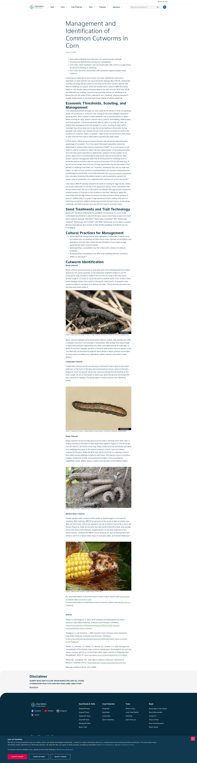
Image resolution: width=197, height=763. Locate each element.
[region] (98, 749)
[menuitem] (53, 7)
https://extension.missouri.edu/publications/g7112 (106, 663)
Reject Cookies (60, 756)
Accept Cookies (17, 756)
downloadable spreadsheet (120, 173)
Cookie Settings (39, 756)
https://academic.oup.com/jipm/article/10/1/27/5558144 (105, 655)
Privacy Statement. (67, 749)
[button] (33, 705)
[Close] (193, 739)
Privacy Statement (107, 745)
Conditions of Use (127, 745)
